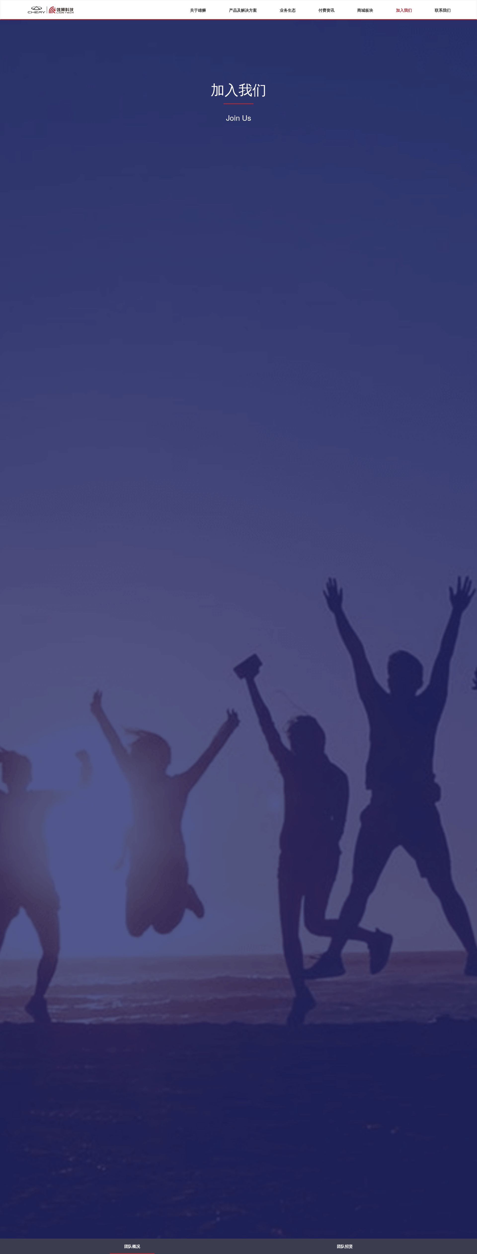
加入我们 (404, 10)
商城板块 (365, 10)
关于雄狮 (198, 10)
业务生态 (288, 10)
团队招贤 (345, 1246)
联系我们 (443, 10)
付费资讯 (326, 10)
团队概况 (132, 1246)
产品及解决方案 (243, 10)
